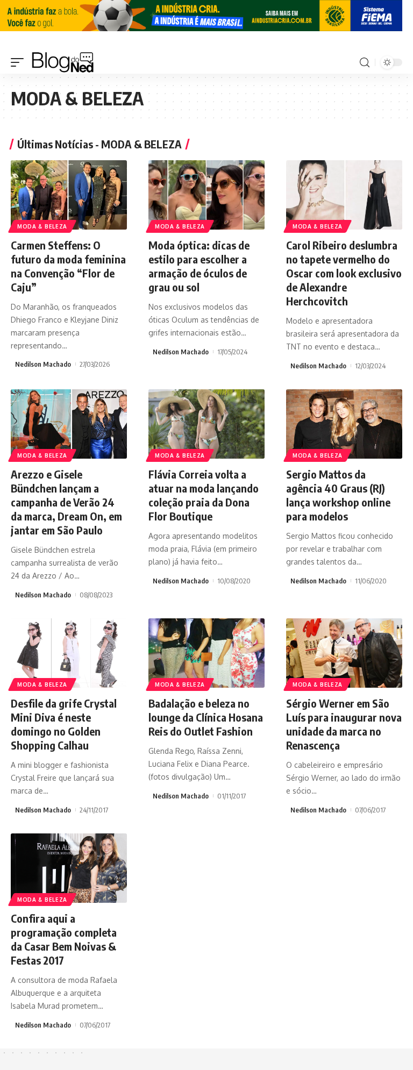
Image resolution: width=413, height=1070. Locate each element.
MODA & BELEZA (42, 226)
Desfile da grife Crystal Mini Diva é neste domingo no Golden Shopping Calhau (64, 724)
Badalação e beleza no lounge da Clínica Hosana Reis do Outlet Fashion (205, 717)
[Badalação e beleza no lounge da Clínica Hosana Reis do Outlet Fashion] (206, 653)
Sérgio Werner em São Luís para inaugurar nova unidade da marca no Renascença (344, 724)
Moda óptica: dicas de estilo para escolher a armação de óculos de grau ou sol (199, 266)
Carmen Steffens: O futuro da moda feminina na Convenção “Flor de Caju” (68, 266)
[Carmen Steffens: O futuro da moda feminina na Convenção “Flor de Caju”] (69, 195)
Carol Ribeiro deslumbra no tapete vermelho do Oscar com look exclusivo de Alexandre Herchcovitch (344, 273)
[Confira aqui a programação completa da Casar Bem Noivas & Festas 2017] (69, 868)
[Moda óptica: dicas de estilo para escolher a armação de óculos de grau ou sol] (206, 195)
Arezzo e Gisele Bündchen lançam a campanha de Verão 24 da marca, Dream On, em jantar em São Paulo (66, 502)
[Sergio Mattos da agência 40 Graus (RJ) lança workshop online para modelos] (344, 424)
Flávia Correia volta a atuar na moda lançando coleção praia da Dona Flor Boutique (203, 495)
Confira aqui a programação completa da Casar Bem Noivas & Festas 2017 (64, 939)
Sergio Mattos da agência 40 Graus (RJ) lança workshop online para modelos (338, 495)
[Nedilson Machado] (62, 62)
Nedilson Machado (43, 364)
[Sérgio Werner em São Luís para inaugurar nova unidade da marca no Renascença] (344, 653)
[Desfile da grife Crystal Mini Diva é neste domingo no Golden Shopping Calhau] (69, 653)
